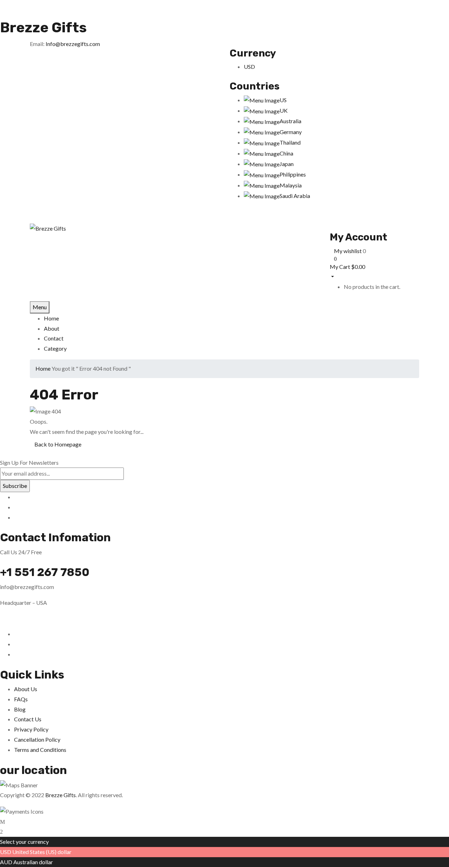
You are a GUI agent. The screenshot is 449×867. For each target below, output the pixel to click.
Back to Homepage (57, 444)
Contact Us (27, 719)
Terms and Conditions (40, 749)
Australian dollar (33, 862)
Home (43, 368)
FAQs (21, 699)
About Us (25, 689)
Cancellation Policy (37, 739)
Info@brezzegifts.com (73, 43)
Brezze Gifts (43, 27)
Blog (20, 709)
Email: (37, 43)
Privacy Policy (31, 729)
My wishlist (348, 250)
